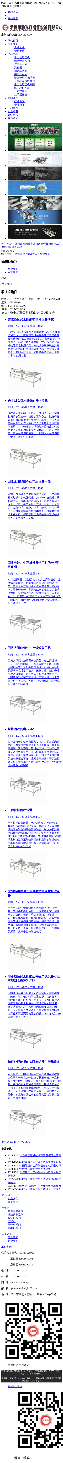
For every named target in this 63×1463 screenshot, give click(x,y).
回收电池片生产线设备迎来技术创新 (40, 1162)
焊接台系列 (20, 64)
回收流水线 (15, 247)
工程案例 (13, 108)
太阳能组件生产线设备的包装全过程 (40, 1165)
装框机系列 (20, 74)
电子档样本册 (22, 87)
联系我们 (13, 118)
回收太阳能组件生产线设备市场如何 (40, 1185)
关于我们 (13, 44)
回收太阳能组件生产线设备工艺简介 (40, 1189)
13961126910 (15, 1386)
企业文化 (19, 47)
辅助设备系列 (22, 60)
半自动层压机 (22, 57)
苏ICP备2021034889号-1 (20, 1378)
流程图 (18, 67)
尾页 (27, 1141)
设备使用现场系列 (24, 77)
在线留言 (13, 12)
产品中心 (13, 54)
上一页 (5, 1141)
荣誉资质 (19, 50)
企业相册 (13, 111)
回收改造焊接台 (42, 243)
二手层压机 (20, 94)
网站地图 (13, 18)
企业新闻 (19, 104)
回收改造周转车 (24, 243)
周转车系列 (20, 71)
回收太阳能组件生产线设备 (35, 1169)
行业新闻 (19, 101)
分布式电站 (20, 91)
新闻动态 (13, 98)
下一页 (21, 1141)
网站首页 (13, 40)
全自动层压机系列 (24, 84)
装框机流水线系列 (24, 81)
